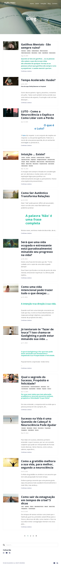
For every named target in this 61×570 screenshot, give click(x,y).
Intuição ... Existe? (33, 154)
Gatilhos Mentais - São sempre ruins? (36, 46)
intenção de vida (51, 159)
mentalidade (32, 161)
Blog (49, 3)
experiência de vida (25, 159)
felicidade (39, 388)
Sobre (37, 3)
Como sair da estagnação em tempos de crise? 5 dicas (38, 500)
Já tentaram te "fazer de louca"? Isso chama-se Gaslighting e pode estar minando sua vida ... (37, 334)
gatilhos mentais (35, 50)
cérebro (23, 157)
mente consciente (44, 50)
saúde (39, 52)
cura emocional (24, 388)
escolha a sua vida (40, 157)
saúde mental (45, 52)
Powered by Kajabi (53, 566)
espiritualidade (32, 388)
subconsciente (52, 52)
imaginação (33, 159)
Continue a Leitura (26, 71)
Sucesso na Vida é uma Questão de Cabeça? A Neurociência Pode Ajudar (38, 422)
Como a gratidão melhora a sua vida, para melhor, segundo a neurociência (38, 464)
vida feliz (31, 165)
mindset (23, 163)
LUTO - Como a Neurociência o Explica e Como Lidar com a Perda (37, 114)
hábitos (31, 506)
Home (32, 3)
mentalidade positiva (39, 506)
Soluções (43, 3)
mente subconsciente (25, 52)
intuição (23, 161)
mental (27, 161)
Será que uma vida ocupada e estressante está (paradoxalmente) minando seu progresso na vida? (37, 248)
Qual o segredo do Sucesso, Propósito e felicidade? (35, 380)
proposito (44, 388)
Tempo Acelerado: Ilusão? (38, 80)
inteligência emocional (41, 159)
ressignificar (24, 430)
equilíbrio (27, 506)
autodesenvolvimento (35, 386)
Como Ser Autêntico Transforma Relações (35, 194)
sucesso (49, 388)
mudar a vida (28, 163)
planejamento (24, 508)
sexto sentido (51, 163)
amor (22, 506)
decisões (28, 157)
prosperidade (47, 428)
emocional (33, 157)
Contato (54, 3)
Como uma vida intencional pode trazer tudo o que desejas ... (37, 290)
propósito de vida (43, 163)
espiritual (48, 157)
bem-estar (23, 50)
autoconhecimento (25, 386)
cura (48, 386)
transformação (32, 508)
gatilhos (28, 50)
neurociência (34, 52)
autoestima (43, 386)
